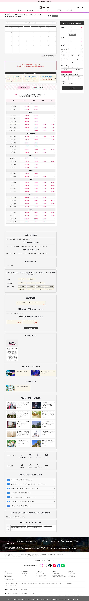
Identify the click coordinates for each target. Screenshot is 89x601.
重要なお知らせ (9, 573)
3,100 (27, 173)
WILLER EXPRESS (16, 593)
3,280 (45, 182)
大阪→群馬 (13, 118)
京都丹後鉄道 (59, 10)
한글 (11, 589)
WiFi (40, 289)
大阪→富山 (13, 139)
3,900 (45, 197)
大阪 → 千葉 (15, 239)
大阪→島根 (13, 185)
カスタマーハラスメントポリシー (12, 585)
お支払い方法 (11, 455)
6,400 (27, 149)
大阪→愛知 (13, 164)
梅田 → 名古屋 (37, 253)
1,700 (36, 164)
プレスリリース (9, 575)
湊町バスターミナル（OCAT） (22, 527)
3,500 (36, 127)
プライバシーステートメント (33, 583)
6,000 (27, 158)
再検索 (72, 87)
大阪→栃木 (13, 115)
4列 (40, 282)
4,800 (45, 127)
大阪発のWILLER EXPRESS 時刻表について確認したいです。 (25, 488)
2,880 (45, 191)
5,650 (27, 206)
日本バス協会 (9, 516)
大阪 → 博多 (44, 246)
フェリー (39, 10)
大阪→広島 (13, 191)
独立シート (22, 286)
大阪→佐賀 (13, 215)
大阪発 (7, 265)
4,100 (27, 188)
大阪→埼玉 (13, 121)
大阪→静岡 (13, 161)
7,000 (45, 152)
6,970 (45, 136)
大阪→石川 (13, 142)
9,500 (45, 218)
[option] (13, 78)
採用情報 (12, 583)
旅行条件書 (18, 583)
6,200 (36, 152)
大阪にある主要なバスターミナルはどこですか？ (22, 479)
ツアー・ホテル (29, 10)
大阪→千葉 (13, 124)
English (7, 589)
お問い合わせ (61, 583)
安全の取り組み (9, 576)
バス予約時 (71, 575)
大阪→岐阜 (13, 158)
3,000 (27, 118)
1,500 (27, 164)
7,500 (27, 106)
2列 (22, 282)
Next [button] (55, 78)
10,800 (27, 221)
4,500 (36, 118)
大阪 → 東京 (22, 239)
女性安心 (22, 289)
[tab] (23, 87)
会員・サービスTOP (41, 573)
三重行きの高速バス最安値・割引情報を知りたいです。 (24, 497)
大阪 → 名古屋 (37, 246)
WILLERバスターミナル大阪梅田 (18, 526)
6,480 (53, 136)
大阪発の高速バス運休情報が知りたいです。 (21, 492)
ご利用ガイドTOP (56, 573)
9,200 (53, 139)
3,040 (27, 197)
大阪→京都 (13, 173)
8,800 (36, 221)
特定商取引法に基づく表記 (45, 583)
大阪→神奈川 (13, 130)
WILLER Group (8, 593)
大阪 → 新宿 (30, 246)
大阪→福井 (13, 146)
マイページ (24, 575)
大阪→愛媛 (13, 203)
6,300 (27, 139)
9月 (53, 22)
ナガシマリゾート (15, 530)
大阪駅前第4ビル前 (48, 526)
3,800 (36, 161)
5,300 (36, 215)
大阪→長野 (13, 152)
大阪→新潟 (13, 136)
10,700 (27, 218)
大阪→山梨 (13, 149)
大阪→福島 (13, 109)
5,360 (53, 124)
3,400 (36, 203)
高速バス (20, 10)
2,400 (36, 167)
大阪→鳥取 (13, 182)
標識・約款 (24, 583)
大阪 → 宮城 (9, 239)
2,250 (53, 200)
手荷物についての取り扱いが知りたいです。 (21, 505)
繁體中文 (15, 589)
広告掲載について (69, 583)
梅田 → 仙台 (9, 253)
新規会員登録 (24, 573)
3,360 (45, 161)
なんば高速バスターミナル (36, 527)
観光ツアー (49, 10)
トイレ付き (31, 289)
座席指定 (40, 286)
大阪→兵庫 (13, 176)
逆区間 (56, 15)
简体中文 (20, 589)
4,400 (45, 212)
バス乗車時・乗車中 (73, 576)
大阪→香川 (13, 200)
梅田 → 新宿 (30, 253)
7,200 (36, 136)
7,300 (45, 206)
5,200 (45, 149)
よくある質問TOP (72, 573)
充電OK (49, 289)
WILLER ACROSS (31, 593)
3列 (31, 282)
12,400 (27, 109)
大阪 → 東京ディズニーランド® (20, 246)
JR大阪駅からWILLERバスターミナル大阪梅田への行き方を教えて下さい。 (28, 484)
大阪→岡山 (13, 188)
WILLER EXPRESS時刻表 (58, 575)
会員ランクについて (41, 576)
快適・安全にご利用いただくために (59, 577)
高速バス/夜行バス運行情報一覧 (44, 1)
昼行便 (22, 279)
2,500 (27, 121)
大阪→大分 (13, 221)
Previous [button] (5, 78)
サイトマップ (54, 583)
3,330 (36, 182)
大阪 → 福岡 (28, 239)
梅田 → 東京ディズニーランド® (20, 253)
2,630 (45, 176)
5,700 (45, 124)
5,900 (36, 139)
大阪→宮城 (13, 106)
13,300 (27, 115)
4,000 (36, 121)
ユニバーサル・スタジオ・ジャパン (34, 526)
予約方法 (10, 465)
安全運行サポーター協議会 (19, 516)
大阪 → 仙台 (9, 246)
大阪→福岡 (13, 212)
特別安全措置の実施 (9, 579)
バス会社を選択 (72, 83)
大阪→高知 (13, 206)
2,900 (27, 167)
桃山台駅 (13, 527)
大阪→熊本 (13, 218)
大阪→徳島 (13, 197)
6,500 (27, 136)
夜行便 (31, 279)
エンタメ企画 (69, 10)
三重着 (11, 265)
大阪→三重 (13, 167)
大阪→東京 (13, 127)
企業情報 (7, 583)
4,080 (45, 203)
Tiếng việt (25, 589)
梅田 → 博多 (44, 253)
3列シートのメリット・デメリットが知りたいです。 (23, 501)
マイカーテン (49, 286)
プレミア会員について (42, 575)
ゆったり (31, 286)
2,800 (36, 142)
